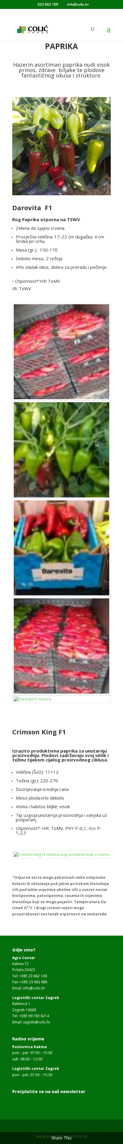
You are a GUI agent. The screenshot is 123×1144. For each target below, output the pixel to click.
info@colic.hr (34, 988)
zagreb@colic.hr (36, 1022)
